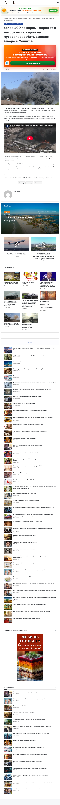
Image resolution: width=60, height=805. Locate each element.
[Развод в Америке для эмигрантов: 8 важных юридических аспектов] (8, 729)
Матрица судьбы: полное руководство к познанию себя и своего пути (32, 389)
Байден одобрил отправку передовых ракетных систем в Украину (11, 324)
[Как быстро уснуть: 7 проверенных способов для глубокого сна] (8, 371)
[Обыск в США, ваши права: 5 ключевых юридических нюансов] (8, 770)
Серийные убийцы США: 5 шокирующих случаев (19, 219)
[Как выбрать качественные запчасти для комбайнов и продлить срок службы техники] (8, 600)
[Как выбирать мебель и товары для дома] (8, 496)
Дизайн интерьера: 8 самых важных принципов (26, 500)
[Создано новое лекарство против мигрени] (8, 544)
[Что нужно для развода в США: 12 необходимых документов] (8, 433)
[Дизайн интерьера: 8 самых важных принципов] (8, 503)
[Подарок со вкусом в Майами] (30, 276)
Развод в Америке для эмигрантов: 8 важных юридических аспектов (32, 726)
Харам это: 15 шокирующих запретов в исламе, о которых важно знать (32, 362)
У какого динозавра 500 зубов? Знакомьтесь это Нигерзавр (29, 604)
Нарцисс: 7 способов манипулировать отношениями (27, 396)
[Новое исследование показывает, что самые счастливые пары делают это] (8, 586)
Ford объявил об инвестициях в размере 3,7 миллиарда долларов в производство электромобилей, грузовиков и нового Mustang (30, 303)
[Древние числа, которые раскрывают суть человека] (8, 523)
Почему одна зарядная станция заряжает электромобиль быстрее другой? (34, 507)
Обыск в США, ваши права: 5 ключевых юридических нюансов (30, 768)
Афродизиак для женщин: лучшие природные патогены (28, 424)
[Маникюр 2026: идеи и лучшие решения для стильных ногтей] (8, 475)
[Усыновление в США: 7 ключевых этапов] (8, 406)
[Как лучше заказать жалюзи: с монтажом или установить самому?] (8, 613)
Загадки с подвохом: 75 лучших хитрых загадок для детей (29, 569)
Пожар (30, 183)
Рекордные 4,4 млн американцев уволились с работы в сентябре (29, 326)
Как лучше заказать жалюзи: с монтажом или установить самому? (31, 611)
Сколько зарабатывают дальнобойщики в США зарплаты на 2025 (31, 733)
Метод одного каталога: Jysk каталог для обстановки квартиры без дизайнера (34, 382)
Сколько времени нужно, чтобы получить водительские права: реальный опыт (34, 590)
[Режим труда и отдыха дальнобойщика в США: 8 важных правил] (8, 777)
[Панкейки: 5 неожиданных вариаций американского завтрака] (8, 413)
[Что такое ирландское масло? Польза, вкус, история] (8, 579)
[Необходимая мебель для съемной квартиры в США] (8, 468)
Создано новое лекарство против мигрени (24, 542)
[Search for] (58, 3)
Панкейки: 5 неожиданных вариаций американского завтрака (30, 410)
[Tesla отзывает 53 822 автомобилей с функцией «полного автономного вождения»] (12, 295)
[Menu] (2, 3)
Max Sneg (17, 191)
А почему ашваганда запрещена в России (24, 535)
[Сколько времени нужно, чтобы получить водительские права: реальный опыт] (8, 593)
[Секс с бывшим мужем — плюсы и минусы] (8, 440)
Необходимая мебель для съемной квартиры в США (27, 466)
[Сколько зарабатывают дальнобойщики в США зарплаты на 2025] (8, 736)
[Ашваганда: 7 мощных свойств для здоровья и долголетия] (8, 722)
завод (22, 183)
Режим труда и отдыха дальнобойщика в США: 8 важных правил (30, 775)
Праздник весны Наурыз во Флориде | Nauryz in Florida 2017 (11, 283)
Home (6, 18)
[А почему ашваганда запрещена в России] (8, 537)
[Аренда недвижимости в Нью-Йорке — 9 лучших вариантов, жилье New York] (8, 350)
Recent (30, 342)
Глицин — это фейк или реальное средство (25, 563)
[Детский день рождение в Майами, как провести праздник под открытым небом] (8, 461)
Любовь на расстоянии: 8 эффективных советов (26, 618)
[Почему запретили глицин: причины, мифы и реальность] (8, 378)
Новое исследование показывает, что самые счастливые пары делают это (33, 583)
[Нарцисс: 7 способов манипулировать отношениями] (8, 399)
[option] (30, 218)
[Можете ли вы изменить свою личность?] (8, 551)
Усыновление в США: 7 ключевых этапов (24, 403)
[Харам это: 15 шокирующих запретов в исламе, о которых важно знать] (8, 364)
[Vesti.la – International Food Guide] (12, 2)
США (10, 18)
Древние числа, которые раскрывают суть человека (27, 521)
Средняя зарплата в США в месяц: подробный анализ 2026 (29, 355)
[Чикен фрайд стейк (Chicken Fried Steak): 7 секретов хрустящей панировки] (8, 784)
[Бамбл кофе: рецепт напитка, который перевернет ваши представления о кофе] (8, 419)
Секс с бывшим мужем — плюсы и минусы (24, 438)
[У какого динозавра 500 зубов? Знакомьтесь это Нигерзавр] (8, 607)
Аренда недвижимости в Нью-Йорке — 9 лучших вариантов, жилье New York (34, 348)
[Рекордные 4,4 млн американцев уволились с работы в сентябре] (30, 318)
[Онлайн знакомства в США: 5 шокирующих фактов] (8, 454)
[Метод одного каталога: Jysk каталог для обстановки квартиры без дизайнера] (8, 385)
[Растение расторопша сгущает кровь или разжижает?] (8, 447)
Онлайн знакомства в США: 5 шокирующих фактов (27, 452)
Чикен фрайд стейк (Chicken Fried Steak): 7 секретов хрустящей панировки (33, 782)
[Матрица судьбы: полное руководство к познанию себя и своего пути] (8, 392)
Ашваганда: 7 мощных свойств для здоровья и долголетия (29, 719)
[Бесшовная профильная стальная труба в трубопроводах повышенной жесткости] (8, 530)
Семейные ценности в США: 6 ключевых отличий (26, 789)
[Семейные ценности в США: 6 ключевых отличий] (8, 791)
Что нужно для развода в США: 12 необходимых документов (29, 431)
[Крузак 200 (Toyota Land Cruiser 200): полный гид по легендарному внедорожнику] (8, 558)
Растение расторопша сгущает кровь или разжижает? (28, 445)
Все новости (12, 23)
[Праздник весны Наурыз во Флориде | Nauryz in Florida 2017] (12, 276)
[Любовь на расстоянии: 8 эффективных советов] (8, 620)
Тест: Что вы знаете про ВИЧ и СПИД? (23, 479)
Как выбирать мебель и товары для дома (24, 493)
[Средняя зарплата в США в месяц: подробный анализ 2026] (8, 357)
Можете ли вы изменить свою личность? (24, 549)
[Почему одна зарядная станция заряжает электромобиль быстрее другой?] (8, 510)
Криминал (19, 23)
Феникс (38, 183)
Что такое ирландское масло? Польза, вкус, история (27, 576)
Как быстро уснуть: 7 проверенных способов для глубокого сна (30, 369)
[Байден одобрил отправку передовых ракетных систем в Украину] (12, 317)
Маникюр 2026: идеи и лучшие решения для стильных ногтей (29, 472)
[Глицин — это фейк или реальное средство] (8, 565)
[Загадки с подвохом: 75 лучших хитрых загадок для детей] (8, 572)
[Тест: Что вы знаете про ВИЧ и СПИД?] (8, 482)
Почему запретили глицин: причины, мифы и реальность (28, 375)
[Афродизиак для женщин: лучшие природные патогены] (8, 426)
